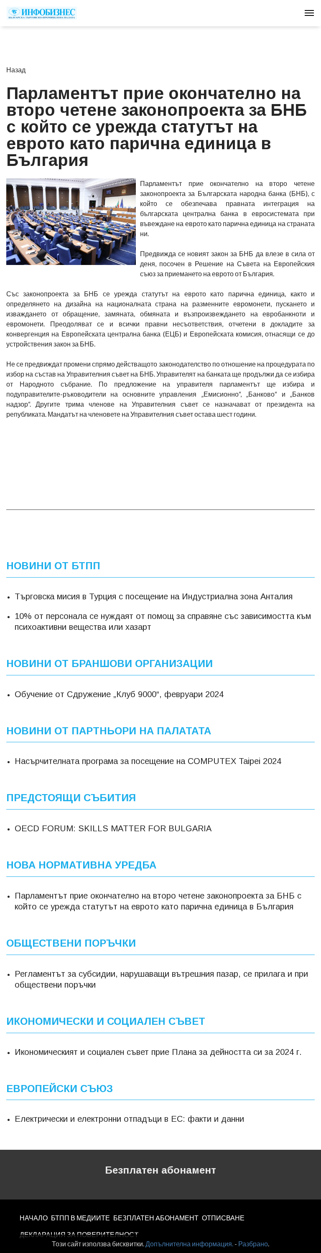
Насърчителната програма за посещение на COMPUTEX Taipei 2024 (148, 761)
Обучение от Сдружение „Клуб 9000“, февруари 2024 (119, 694)
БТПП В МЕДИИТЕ (80, 1218)
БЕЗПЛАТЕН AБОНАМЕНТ (156, 1218)
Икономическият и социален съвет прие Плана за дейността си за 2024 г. (158, 1052)
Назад (15, 70)
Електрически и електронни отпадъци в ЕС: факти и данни (129, 1118)
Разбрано (253, 1244)
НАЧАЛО (34, 1218)
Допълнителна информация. (189, 1244)
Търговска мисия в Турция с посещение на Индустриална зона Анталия (154, 596)
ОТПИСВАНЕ (223, 1218)
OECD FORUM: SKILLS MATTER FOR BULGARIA (113, 828)
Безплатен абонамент (160, 1170)
